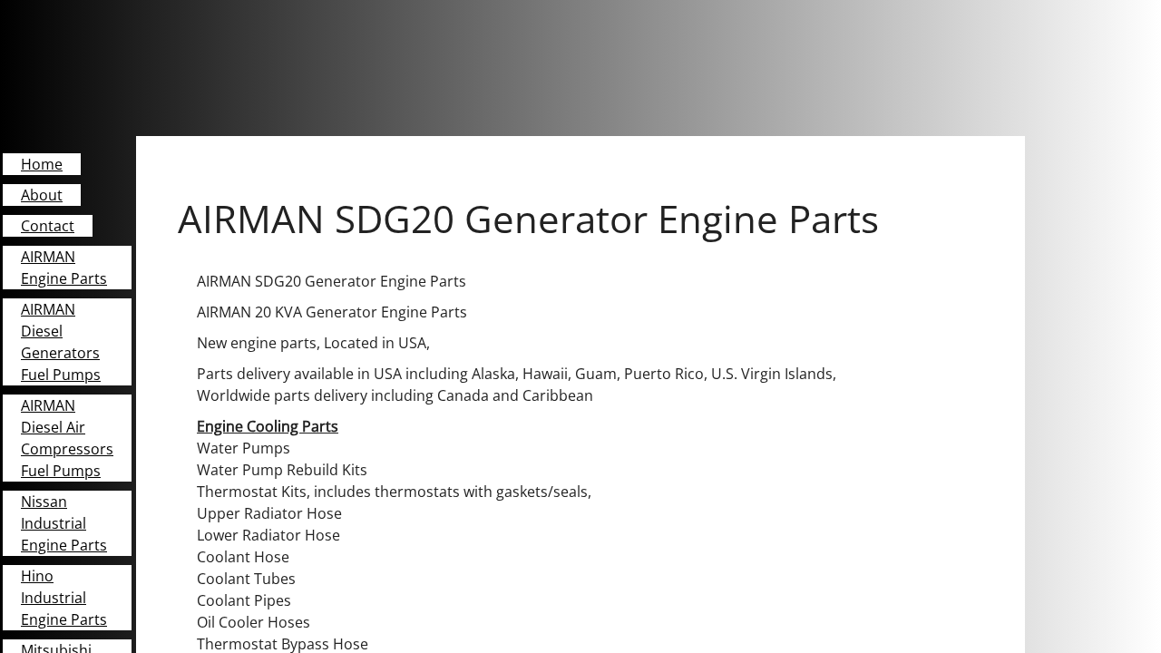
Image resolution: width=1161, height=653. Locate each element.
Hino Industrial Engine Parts (64, 597)
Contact (47, 226)
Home (42, 164)
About (42, 195)
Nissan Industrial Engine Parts (64, 523)
